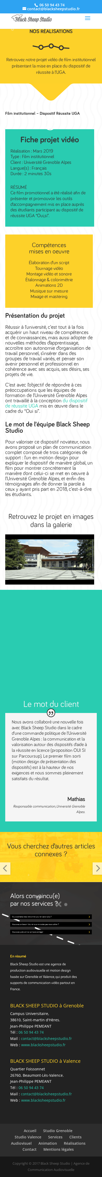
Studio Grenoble (57, 1130)
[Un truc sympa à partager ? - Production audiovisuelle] (51, 931)
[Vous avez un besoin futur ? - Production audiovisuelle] (51, 923)
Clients (75, 1136)
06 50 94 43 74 (51, 4)
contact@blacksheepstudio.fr (46, 1038)
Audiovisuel (21, 1143)
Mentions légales (58, 1149)
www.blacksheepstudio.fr (43, 1044)
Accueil (30, 1130)
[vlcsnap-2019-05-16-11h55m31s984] (49, 584)
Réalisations (75, 1143)
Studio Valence (28, 1136)
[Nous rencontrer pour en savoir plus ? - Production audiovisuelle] (51, 916)
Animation (47, 1143)
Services (55, 1136)
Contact (29, 1149)
